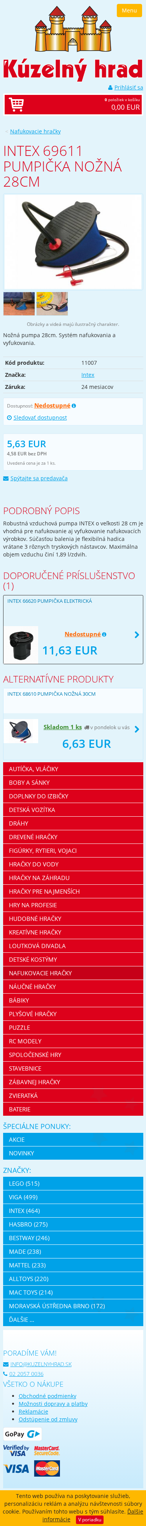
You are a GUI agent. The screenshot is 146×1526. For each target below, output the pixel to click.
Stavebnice (25, 1068)
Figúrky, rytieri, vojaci (43, 850)
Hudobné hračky (35, 918)
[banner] (73, 28)
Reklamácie (33, 1411)
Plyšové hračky (32, 1014)
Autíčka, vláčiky (33, 769)
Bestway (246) (29, 1238)
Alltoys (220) (28, 1279)
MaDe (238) (25, 1251)
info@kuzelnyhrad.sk (41, 1364)
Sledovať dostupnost (40, 417)
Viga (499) (23, 1197)
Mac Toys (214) (31, 1292)
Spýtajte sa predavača (39, 478)
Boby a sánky (29, 782)
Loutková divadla (37, 946)
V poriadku (89, 1519)
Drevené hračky (33, 837)
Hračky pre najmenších (44, 891)
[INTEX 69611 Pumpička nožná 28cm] (73, 242)
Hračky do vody (33, 864)
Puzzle (19, 1027)
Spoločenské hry (35, 1055)
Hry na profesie (33, 905)
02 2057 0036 (26, 1373)
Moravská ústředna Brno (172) (57, 1306)
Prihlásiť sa (128, 87)
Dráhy (18, 823)
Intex (87, 374)
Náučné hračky (32, 986)
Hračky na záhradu (39, 878)
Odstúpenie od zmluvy (48, 1419)
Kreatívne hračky (35, 932)
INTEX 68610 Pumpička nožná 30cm (51, 693)
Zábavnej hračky (34, 1082)
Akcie (17, 1139)
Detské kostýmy (33, 959)
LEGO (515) (24, 1183)
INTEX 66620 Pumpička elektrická (49, 600)
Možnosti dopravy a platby (53, 1403)
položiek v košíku (122, 104)
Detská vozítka (32, 810)
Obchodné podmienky (47, 1396)
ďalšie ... (21, 1319)
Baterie (19, 1109)
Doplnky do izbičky (38, 796)
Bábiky (19, 1000)
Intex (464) (24, 1210)
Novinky (21, 1153)
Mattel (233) (27, 1265)
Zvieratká (23, 1095)
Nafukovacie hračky (35, 131)
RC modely (25, 1041)
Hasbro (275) (28, 1224)
